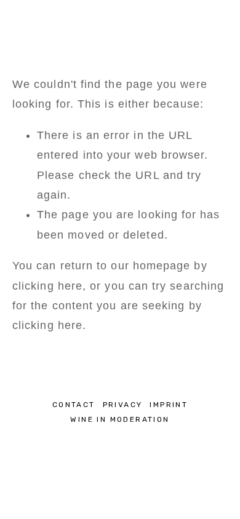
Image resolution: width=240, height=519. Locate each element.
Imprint (169, 404)
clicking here (47, 286)
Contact (73, 404)
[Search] (17, 19)
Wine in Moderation (119, 419)
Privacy (123, 404)
